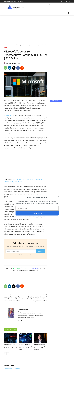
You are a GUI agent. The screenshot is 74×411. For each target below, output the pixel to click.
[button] (36, 197)
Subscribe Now (37, 213)
